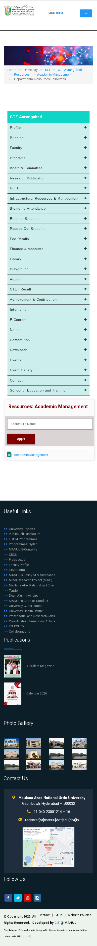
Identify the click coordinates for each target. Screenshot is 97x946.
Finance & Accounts (27, 249)
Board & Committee (26, 168)
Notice (15, 330)
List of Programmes (23, 539)
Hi (57, 12)
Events (16, 360)
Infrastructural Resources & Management (44, 198)
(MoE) (27, 936)
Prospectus (17, 559)
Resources (22, 74)
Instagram (37, 898)
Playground (19, 269)
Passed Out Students (28, 229)
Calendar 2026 (36, 693)
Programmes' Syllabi (23, 544)
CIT (57, 923)
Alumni (15, 279)
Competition (20, 340)
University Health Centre (26, 611)
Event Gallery (21, 370)
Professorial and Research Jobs (32, 616)
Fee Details (19, 239)
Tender (14, 590)
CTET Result (20, 289)
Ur (61, 12)
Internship (18, 309)
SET (47, 70)
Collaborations (19, 631)
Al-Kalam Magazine (40, 666)
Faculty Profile (19, 565)
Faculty (16, 148)
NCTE (15, 188)
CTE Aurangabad (70, 70)
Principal (17, 138)
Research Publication (28, 178)
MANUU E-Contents (23, 549)
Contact (16, 380)
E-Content (18, 320)
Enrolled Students (25, 219)
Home (11, 70)
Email (47, 898)
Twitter (18, 898)
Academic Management (54, 74)
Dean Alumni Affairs (23, 595)
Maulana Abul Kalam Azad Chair (32, 585)
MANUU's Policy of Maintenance (32, 575)
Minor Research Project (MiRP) (30, 580)
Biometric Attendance (28, 208)
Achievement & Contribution (33, 299)
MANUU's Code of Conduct (28, 601)
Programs (18, 158)
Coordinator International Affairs (32, 621)
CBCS (13, 554)
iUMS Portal (17, 570)
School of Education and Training (38, 390)
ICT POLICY (16, 626)
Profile (15, 128)
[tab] (48, 128)
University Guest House (25, 606)
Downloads (19, 350)
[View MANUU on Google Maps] (48, 847)
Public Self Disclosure (24, 534)
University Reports (22, 529)
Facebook (8, 898)
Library (15, 259)
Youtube (27, 898)
